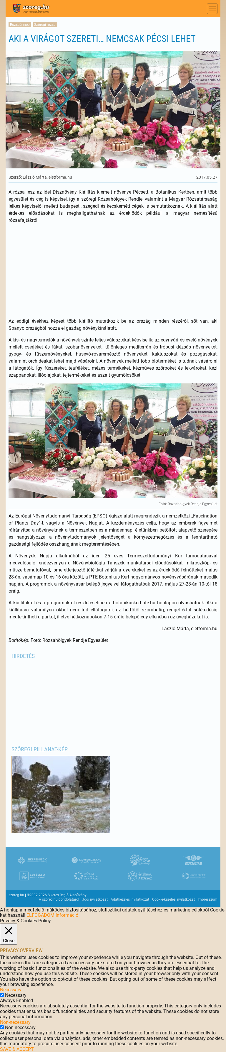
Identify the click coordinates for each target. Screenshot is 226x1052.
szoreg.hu (16, 895)
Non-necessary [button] (15, 1022)
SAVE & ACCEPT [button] (17, 1049)
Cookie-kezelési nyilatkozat (173, 899)
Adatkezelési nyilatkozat (130, 899)
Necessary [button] (10, 989)
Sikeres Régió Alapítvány (67, 895)
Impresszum (207, 899)
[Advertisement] (113, 271)
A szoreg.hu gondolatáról (59, 899)
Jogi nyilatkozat (95, 899)
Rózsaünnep (20, 25)
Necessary (15, 995)
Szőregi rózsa (45, 25)
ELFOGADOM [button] (40, 915)
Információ (67, 915)
